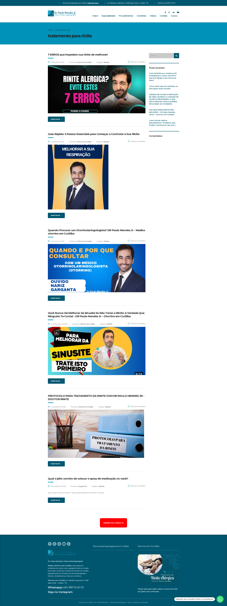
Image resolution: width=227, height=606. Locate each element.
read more (55, 119)
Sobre (95, 16)
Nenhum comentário (138, 62)
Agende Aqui (92, 3)
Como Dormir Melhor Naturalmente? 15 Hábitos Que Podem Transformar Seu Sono (162, 122)
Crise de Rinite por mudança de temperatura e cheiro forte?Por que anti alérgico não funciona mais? (163, 76)
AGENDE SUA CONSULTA (113, 523)
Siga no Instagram (60, 592)
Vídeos (153, 16)
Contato (163, 16)
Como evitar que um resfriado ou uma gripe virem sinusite (163, 87)
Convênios (141, 16)
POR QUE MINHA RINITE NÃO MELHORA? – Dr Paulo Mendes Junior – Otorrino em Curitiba (162, 112)
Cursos (174, 16)
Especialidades (108, 16)
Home (50, 30)
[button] (220, 599)
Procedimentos (126, 16)
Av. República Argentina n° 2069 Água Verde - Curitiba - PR (127, 3)
